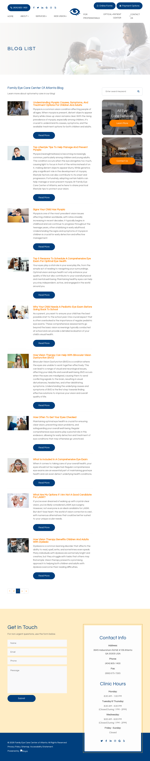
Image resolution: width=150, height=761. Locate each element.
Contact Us (122, 161)
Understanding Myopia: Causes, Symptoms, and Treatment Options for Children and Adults (60, 103)
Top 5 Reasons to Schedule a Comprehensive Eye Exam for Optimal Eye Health (62, 259)
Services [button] (40, 16)
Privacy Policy (14, 747)
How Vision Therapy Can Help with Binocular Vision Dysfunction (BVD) (62, 356)
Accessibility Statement (41, 747)
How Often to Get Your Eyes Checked (54, 417)
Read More (44, 135)
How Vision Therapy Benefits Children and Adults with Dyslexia (61, 540)
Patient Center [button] (117, 16)
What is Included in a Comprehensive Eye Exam (60, 459)
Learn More (122, 123)
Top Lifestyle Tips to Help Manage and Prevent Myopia (60, 148)
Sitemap (25, 747)
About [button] (24, 16)
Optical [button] (107, 14)
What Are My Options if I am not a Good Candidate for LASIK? (62, 496)
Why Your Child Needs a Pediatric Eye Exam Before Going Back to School (62, 308)
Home (10, 16)
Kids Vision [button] (59, 16)
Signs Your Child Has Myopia (49, 209)
